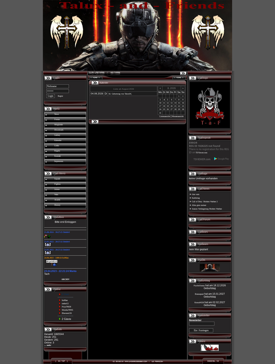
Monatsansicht (178, 116)
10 (160, 103)
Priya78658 (66, 307)
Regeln (57, 151)
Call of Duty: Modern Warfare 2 (205, 201)
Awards (57, 200)
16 (183, 103)
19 (168, 106)
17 (160, 106)
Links (56, 145)
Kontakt (57, 156)
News (56, 114)
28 (175, 109)
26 (168, 109)
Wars (56, 194)
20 (172, 106)
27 (172, 109)
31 (160, 113)
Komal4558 (199, 302)
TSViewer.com (201, 152)
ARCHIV (65, 279)
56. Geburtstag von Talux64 (120, 94)
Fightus (57, 184)
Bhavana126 (67, 313)
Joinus (57, 189)
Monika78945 (67, 310)
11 (164, 103)
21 (175, 106)
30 (183, 109)
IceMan (65, 300)
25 (164, 109)
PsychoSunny (199, 285)
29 (179, 109)
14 (175, 103)
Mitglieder (58, 124)
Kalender (57, 140)
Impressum (58, 161)
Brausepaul (199, 294)
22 (179, 106)
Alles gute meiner (199, 205)
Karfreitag (196, 198)
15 (179, 103)
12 (168, 103)
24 (160, 109)
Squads (57, 179)
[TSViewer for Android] (221, 158)
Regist (60, 96)
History (57, 205)
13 (172, 103)
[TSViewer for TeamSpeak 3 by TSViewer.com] (200, 160)
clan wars (195, 194)
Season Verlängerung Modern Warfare (207, 209)
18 (164, 106)
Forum (57, 119)
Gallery (57, 135)
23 (183, 106)
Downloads (58, 130)
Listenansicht (164, 116)
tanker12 (65, 303)
